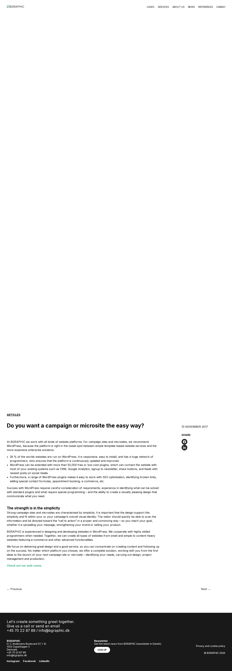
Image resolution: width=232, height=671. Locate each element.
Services (163, 6)
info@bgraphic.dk (54, 630)
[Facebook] (203, 442)
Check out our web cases (24, 565)
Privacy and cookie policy (210, 646)
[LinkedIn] (203, 447)
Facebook (29, 661)
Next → (206, 589)
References (205, 6)
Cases (150, 6)
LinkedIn (44, 661)
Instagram (13, 661)
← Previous (14, 589)
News (191, 6)
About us (178, 6)
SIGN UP (102, 650)
